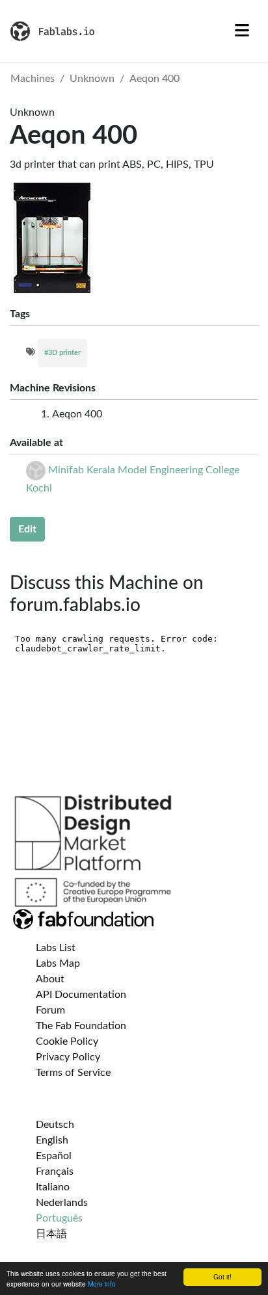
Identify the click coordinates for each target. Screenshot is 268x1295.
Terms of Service (73, 1072)
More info (102, 1283)
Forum (50, 1010)
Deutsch (55, 1124)
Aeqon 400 (154, 78)
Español (54, 1156)
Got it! (222, 1276)
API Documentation (81, 994)
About (50, 979)
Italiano (53, 1187)
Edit (27, 529)
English (52, 1140)
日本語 (51, 1234)
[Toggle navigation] (242, 31)
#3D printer (62, 352)
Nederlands (62, 1202)
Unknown (92, 78)
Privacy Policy (68, 1057)
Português (59, 1218)
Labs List (55, 948)
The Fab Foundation (81, 1026)
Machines (32, 78)
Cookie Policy (67, 1041)
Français (55, 1171)
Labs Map (58, 963)
